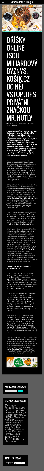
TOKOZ (8, 438)
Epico (16, 412)
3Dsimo (8, 405)
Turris (22, 439)
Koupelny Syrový (20, 418)
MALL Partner (10, 424)
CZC (6, 410)
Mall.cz (20, 422)
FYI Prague (22, 412)
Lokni (15, 420)
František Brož (22, 123)
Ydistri (16, 441)
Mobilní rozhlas (11, 429)
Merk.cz (17, 427)
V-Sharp (11, 441)
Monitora (21, 429)
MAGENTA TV (14, 423)
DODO (12, 410)
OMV (13, 431)
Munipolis (8, 431)
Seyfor (7, 433)
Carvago (21, 407)
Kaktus (25, 415)
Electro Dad (11, 412)
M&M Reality (20, 420)
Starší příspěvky (9, 462)
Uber (7, 441)
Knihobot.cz (10, 417)
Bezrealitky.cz (11, 407)
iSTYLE (21, 414)
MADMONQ (8, 422)
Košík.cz (16, 125)
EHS (6, 412)
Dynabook (19, 410)
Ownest (17, 432)
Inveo (16, 414)
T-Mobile (15, 436)
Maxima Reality (10, 427)
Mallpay (18, 424)
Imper (12, 414)
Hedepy (7, 414)
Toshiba (16, 438)
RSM (20, 431)
